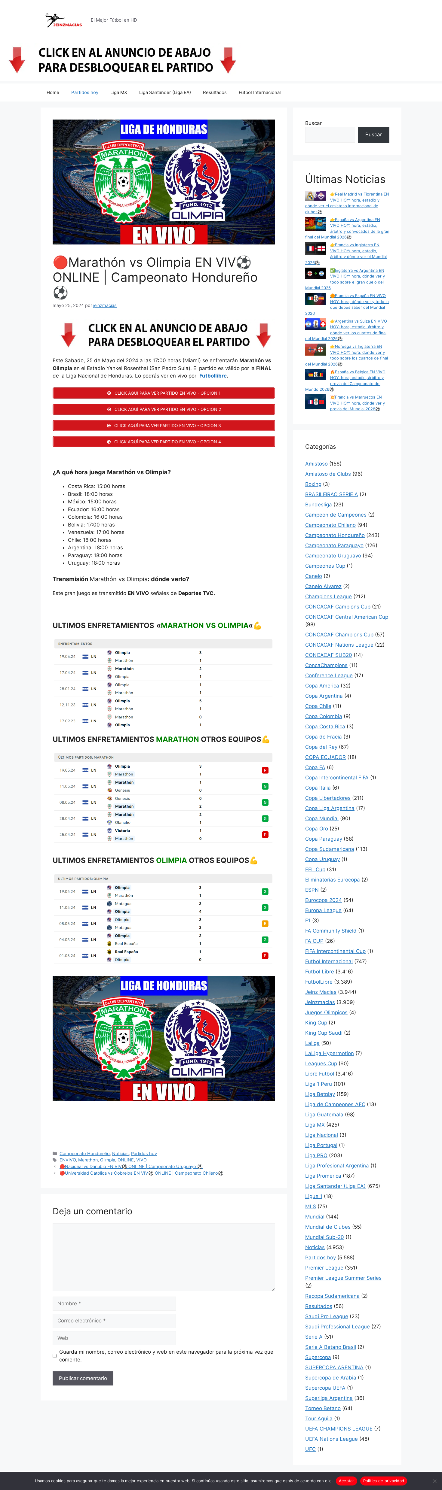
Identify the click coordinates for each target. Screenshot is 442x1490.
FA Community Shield (331, 931)
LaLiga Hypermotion (329, 1053)
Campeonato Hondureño (85, 1153)
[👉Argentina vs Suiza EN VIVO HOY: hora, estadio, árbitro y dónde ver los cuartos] (315, 325)
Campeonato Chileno (330, 525)
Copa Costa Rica (325, 727)
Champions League (328, 596)
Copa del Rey (321, 747)
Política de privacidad (383, 1480)
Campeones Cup (325, 566)
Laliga (312, 1043)
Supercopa (318, 1357)
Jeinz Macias (320, 992)
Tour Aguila (319, 1419)
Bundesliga (318, 505)
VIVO (141, 1159)
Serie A (314, 1337)
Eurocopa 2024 (323, 900)
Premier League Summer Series (343, 1278)
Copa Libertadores (328, 798)
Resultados (215, 92)
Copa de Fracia (323, 737)
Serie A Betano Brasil (330, 1347)
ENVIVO (68, 1159)
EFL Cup (315, 869)
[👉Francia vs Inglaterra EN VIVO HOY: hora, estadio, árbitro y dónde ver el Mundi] (315, 249)
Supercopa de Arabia (330, 1378)
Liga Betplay (320, 1094)
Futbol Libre (319, 972)
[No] (434, 1481)
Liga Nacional (321, 1135)
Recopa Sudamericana (332, 1296)
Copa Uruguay (322, 859)
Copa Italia (318, 788)
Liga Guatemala (324, 1115)
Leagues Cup (321, 1064)
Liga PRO (316, 1155)
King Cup (316, 1023)
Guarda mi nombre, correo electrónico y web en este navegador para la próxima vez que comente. (166, 1356)
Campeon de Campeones (336, 515)
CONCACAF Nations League (339, 645)
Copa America (322, 686)
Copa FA (315, 767)
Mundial (314, 1217)
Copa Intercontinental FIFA (337, 778)
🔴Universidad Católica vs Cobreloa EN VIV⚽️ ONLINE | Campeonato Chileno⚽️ (141, 1173)
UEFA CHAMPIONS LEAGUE (339, 1429)
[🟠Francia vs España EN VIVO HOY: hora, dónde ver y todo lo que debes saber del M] (315, 299)
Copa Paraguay (323, 839)
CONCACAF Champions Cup (339, 635)
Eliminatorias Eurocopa (332, 880)
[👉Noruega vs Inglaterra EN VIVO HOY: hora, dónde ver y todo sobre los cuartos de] (315, 350)
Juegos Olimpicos (326, 1012)
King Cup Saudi (323, 1033)
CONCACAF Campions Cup (337, 607)
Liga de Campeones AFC (335, 1104)
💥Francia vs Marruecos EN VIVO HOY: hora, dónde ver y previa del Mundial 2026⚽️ (357, 403)
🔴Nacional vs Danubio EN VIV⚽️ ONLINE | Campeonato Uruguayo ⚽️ (131, 1166)
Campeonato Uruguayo (333, 556)
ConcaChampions (326, 665)
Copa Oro (316, 829)
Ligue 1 (313, 1196)
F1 (308, 921)
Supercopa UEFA (325, 1388)
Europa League (323, 910)
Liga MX (118, 92)
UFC (310, 1449)
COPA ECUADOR (325, 757)
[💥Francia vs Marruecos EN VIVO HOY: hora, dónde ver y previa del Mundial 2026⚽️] (315, 402)
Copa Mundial (322, 818)
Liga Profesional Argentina (337, 1166)
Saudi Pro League (326, 1316)
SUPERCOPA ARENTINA (334, 1367)
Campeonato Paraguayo (334, 545)
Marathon (88, 1159)
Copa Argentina (324, 696)
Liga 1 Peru (318, 1084)
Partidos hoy (84, 92)
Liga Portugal (321, 1145)
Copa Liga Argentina (330, 808)
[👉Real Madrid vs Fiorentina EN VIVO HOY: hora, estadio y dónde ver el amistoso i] (315, 196)
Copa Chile (318, 706)
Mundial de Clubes (328, 1227)
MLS (310, 1206)
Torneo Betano (323, 1408)
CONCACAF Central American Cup (346, 617)
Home (53, 92)
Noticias (120, 1153)
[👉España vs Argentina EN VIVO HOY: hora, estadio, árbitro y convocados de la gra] (315, 224)
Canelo (313, 576)
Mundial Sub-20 (324, 1237)
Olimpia (107, 1159)
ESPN (312, 890)
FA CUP (314, 941)
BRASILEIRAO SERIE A (331, 494)
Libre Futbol (319, 1074)
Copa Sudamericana (329, 849)
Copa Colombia (323, 716)
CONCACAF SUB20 (328, 655)
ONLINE (126, 1159)
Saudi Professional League (337, 1327)
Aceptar (346, 1480)
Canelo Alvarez (323, 586)
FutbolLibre (319, 982)
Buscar (313, 123)
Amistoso (316, 464)
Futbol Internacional (260, 92)
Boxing (313, 484)
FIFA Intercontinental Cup (335, 951)
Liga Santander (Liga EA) (165, 92)
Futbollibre (213, 376)
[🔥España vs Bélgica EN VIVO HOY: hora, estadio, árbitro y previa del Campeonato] (315, 375)
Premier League (324, 1268)
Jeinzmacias (320, 1002)
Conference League (329, 675)
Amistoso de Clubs (328, 474)
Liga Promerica (323, 1176)
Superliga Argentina (329, 1398)
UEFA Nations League (331, 1439)
